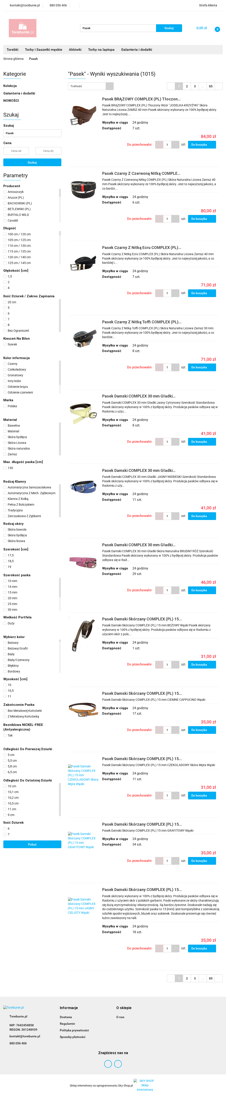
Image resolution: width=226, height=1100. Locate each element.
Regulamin (67, 1023)
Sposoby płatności (72, 1037)
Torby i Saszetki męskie (43, 49)
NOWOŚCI (11, 101)
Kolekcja (10, 86)
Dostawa (66, 1017)
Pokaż (32, 844)
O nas (120, 1017)
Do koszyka (199, 144)
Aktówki (75, 49)
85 (211, 86)
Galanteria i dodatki (19, 93)
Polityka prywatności (74, 1030)
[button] (69, 1008)
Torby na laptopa (101, 49)
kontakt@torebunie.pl (24, 1036)
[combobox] (91, 86)
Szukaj (32, 162)
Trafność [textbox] (76, 86)
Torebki (12, 49)
